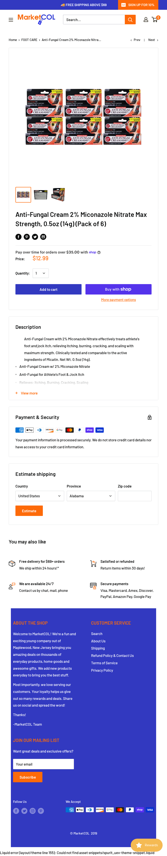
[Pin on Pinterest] (27, 236)
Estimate (29, 511)
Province (74, 486)
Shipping (98, 648)
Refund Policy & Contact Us (112, 655)
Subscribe (28, 777)
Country (21, 486)
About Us (98, 641)
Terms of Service (104, 663)
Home (13, 40)
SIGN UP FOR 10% (141, 5)
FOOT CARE (29, 40)
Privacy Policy (102, 670)
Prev (137, 40)
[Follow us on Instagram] (33, 810)
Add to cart (48, 289)
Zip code (125, 486)
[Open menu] (11, 19)
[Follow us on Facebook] (16, 810)
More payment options (118, 299)
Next (151, 40)
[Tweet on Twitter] (35, 236)
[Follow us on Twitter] (24, 810)
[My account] (146, 19)
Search (96, 633)
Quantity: (22, 273)
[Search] (130, 19)
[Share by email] (43, 236)
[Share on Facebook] (18, 236)
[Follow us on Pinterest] (41, 810)
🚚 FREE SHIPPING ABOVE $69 (84, 5)
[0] (154, 19)
